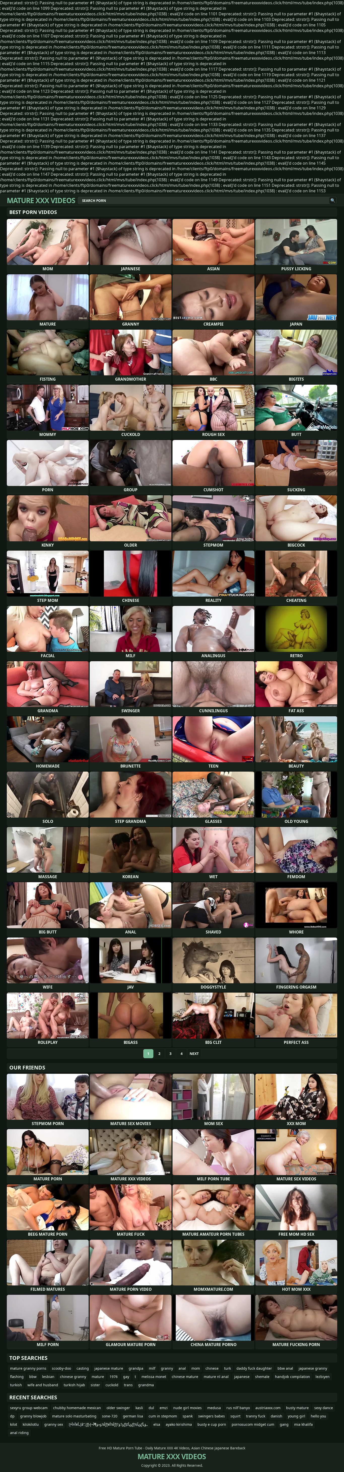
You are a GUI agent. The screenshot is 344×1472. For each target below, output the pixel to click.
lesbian (48, 1376)
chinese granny (73, 1376)
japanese (242, 1376)
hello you (318, 1416)
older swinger (118, 1407)
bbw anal (285, 1368)
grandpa (136, 1368)
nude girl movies (187, 1407)
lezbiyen (323, 1376)
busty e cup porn (211, 1424)
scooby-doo (61, 1368)
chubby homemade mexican (77, 1407)
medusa (214, 1407)
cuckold (112, 1384)
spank (188, 1416)
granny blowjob (33, 1416)
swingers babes (211, 1416)
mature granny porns (28, 1368)
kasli (139, 1407)
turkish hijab (74, 1384)
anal (182, 1368)
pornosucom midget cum (253, 1424)
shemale (262, 1376)
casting (83, 1368)
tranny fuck (255, 1416)
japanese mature (108, 1368)
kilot (13, 1424)
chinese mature (185, 1376)
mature (98, 1376)
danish (276, 1416)
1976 (114, 1376)
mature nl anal (216, 1376)
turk (227, 1368)
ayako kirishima (179, 1424)
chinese (212, 1368)
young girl (296, 1416)
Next (194, 1053)
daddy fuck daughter (254, 1368)
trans (128, 1384)
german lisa (133, 1416)
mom (195, 1368)
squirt (235, 1416)
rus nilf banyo (238, 1407)
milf (152, 1368)
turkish (16, 1384)
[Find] (332, 200)
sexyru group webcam (29, 1407)
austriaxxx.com (268, 1407)
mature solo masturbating (74, 1416)
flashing (17, 1376)
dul (151, 1407)
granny (167, 1368)
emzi (164, 1407)
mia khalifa (303, 1424)
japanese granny (313, 1368)
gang (284, 1424)
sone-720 (109, 1416)
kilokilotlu (31, 1424)
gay (126, 1376)
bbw (33, 1376)
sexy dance (323, 1407)
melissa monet (154, 1376)
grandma (146, 1384)
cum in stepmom (163, 1416)
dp (12, 1416)
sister (95, 1384)
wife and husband (42, 1384)
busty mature (297, 1407)
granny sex (53, 1424)
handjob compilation (292, 1376)
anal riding (19, 1432)
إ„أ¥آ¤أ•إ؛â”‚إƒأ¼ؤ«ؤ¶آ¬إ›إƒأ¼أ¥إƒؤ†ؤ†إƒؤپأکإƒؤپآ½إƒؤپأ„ (108, 1424)
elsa (156, 1424)
